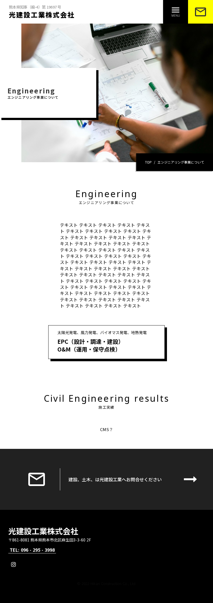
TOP (148, 162)
